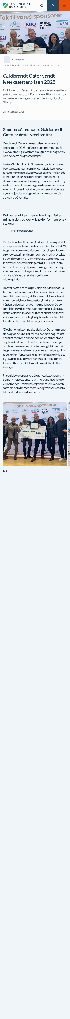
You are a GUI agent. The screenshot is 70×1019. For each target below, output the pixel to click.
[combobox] (41, 5)
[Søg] (53, 5)
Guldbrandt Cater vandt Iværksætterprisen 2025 (33, 65)
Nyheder (19, 59)
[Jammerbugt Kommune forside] (16, 5)
